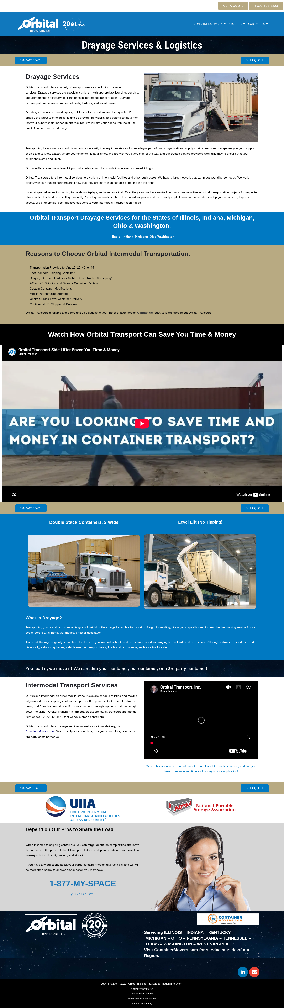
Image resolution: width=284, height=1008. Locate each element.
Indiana (128, 236)
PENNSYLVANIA (202, 938)
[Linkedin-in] (243, 972)
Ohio (153, 236)
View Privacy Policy (142, 988)
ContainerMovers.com (40, 731)
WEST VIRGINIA (212, 944)
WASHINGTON (178, 944)
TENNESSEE (235, 938)
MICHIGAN (155, 938)
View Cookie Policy (142, 993)
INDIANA (195, 932)
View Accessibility (142, 1003)
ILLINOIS (173, 932)
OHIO (176, 938)
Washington (165, 236)
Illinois (115, 236)
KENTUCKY (219, 932)
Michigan (141, 236)
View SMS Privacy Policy (142, 998)
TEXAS (152, 944)
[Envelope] (254, 972)
